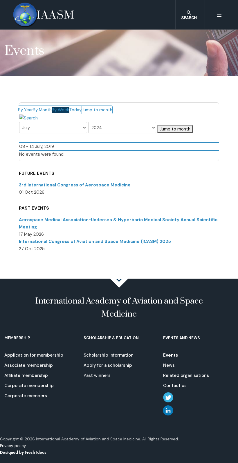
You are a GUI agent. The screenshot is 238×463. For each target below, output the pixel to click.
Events (170, 355)
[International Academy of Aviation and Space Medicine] (43, 15)
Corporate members (25, 396)
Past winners (97, 375)
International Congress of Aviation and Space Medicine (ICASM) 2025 (95, 241)
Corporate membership (29, 385)
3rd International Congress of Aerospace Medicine (75, 185)
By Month (42, 110)
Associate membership (28, 365)
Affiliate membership (26, 375)
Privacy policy (13, 445)
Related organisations (186, 375)
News (169, 365)
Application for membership (33, 355)
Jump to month (97, 110)
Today (75, 110)
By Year (25, 110)
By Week (60, 110)
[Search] (28, 118)
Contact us (175, 385)
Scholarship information (109, 355)
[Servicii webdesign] (26, 452)
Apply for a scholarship (108, 365)
